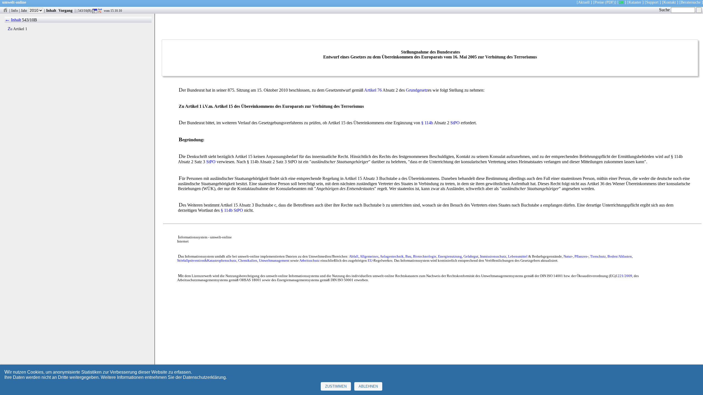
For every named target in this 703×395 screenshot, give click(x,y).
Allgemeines (369, 256)
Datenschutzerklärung (204, 377)
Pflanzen (580, 256)
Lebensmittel (518, 256)
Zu (10, 29)
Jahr (24, 10)
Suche (665, 9)
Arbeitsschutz (309, 261)
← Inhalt (13, 20)
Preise (599, 2)
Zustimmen (336, 386)
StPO (455, 122)
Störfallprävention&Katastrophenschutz (206, 261)
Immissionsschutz (493, 256)
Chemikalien (247, 261)
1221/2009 (624, 276)
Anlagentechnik (392, 256)
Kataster (635, 2)
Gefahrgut (471, 256)
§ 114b (427, 122)
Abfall (353, 256)
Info (14, 10)
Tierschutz (598, 256)
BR (621, 2)
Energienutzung (450, 256)
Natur (567, 256)
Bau (408, 256)
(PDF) (610, 2)
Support (652, 2)
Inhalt (51, 10)
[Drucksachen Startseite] (5, 10)
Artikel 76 (373, 90)
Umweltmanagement (274, 261)
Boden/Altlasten (619, 256)
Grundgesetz (417, 90)
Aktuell (584, 2)
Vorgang (65, 10)
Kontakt (669, 2)
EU (370, 261)
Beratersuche (691, 2)
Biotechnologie (424, 256)
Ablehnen (368, 386)
